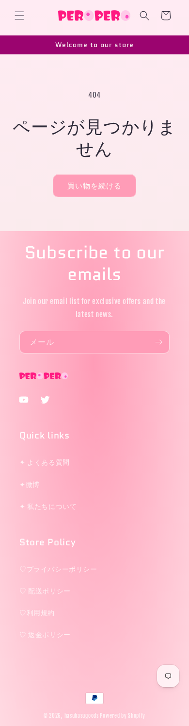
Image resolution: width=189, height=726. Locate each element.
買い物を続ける (94, 185)
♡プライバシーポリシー (58, 569)
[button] (19, 15)
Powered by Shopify (122, 715)
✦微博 (29, 484)
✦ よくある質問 (44, 462)
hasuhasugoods (81, 715)
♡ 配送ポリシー (45, 591)
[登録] (158, 342)
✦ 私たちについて (48, 506)
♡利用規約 (37, 612)
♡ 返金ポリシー (45, 634)
